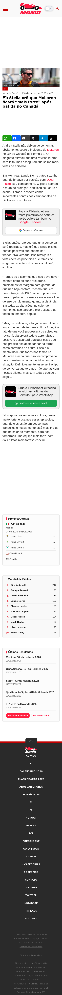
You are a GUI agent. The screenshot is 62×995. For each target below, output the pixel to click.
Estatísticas (31, 795)
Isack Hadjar (17, 622)
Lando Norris (18, 601)
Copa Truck (31, 849)
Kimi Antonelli (18, 585)
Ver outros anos (41, 715)
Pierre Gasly (17, 632)
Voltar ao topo (31, 742)
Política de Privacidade (31, 947)
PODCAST (31, 919)
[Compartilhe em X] (34, 138)
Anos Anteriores (31, 787)
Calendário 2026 (31, 771)
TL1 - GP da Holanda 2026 (21, 704)
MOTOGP (31, 818)
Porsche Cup (31, 841)
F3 (31, 810)
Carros (31, 857)
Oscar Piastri (18, 616)
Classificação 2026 (31, 779)
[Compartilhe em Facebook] (16, 138)
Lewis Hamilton (19, 595)
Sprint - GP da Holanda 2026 (22, 680)
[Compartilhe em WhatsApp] (7, 138)
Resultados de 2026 (18, 715)
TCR (31, 833)
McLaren (53, 149)
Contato (31, 880)
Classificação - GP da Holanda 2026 (27, 669)
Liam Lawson (18, 627)
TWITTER (31, 895)
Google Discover (30, 222)
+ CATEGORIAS (31, 864)
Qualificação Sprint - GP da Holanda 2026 (30, 692)
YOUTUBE (31, 888)
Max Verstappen (20, 611)
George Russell (19, 590)
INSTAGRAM (31, 903)
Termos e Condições (31, 955)
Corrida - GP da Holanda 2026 (23, 657)
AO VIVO (31, 756)
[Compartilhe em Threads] (52, 138)
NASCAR (31, 826)
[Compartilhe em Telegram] (43, 138)
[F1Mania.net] (31, 8)
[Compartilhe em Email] (25, 138)
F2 (31, 802)
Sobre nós (31, 872)
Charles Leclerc (19, 606)
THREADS (31, 911)
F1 (5, 89)
